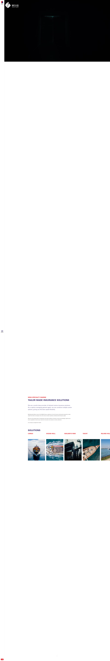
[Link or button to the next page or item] (2, 2)
